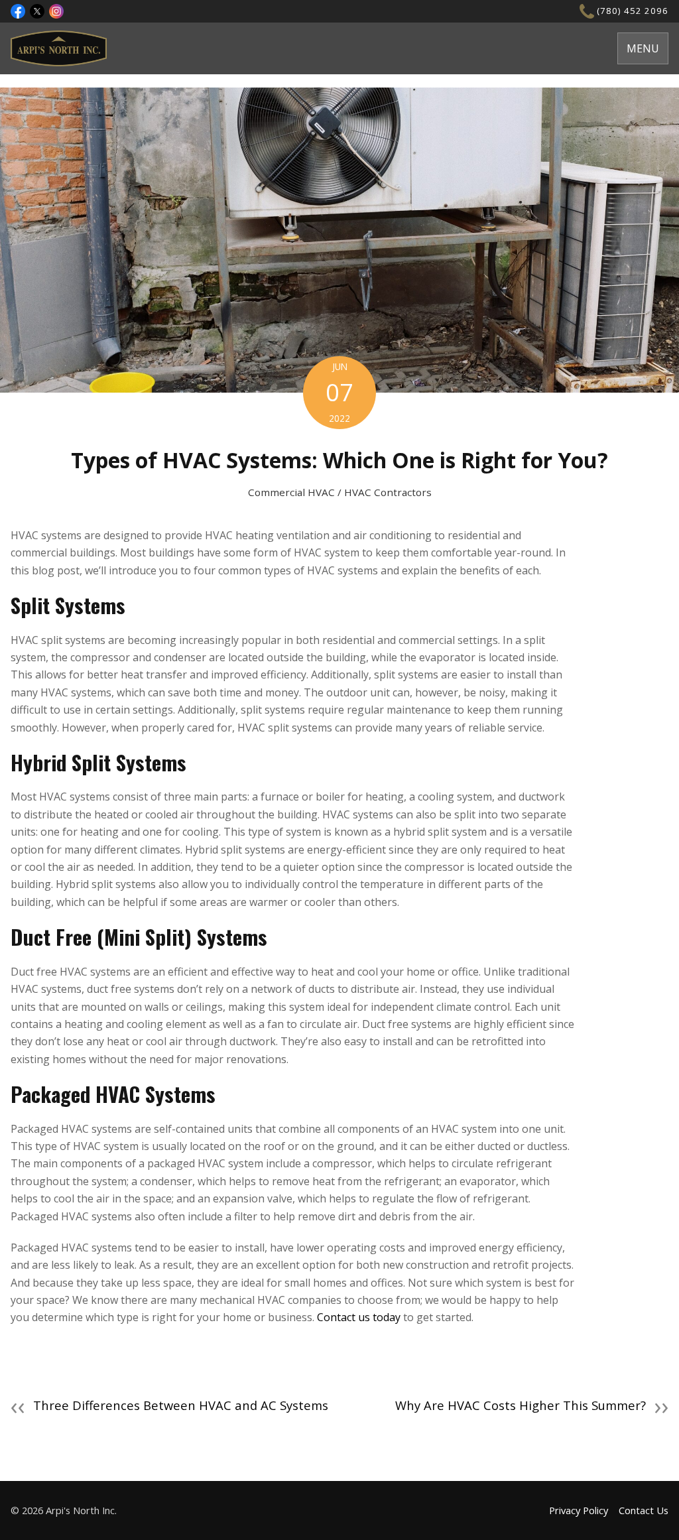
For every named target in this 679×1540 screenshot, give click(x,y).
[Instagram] (56, 11)
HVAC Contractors (388, 492)
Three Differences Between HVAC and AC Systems (169, 1405)
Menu (643, 48)
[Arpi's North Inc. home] (59, 48)
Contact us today (359, 1317)
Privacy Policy (578, 1510)
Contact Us (643, 1510)
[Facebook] (18, 11)
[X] (37, 11)
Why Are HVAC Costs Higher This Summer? (531, 1405)
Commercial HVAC (291, 492)
